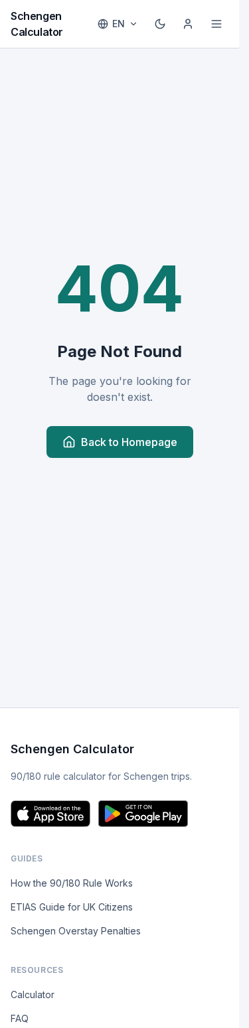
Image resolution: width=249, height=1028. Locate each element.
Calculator (32, 994)
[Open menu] (216, 24)
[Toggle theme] (160, 24)
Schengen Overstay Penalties (76, 930)
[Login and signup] (188, 24)
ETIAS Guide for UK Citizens (72, 907)
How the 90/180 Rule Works (72, 883)
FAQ (20, 1018)
